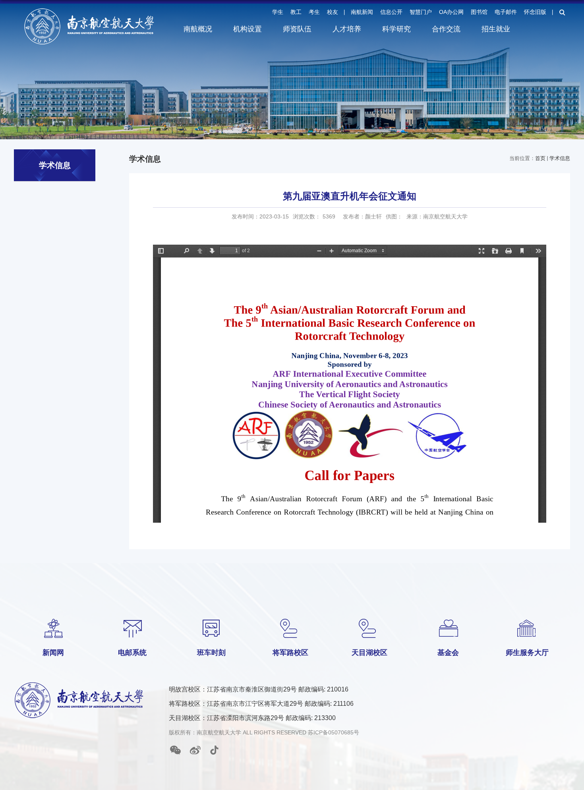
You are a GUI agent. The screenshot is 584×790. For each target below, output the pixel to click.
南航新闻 (362, 12)
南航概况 (198, 29)
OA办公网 (451, 12)
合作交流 (446, 29)
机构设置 (247, 29)
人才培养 (347, 29)
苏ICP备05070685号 (333, 732)
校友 (332, 12)
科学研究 (396, 29)
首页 (540, 158)
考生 (314, 12)
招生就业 (496, 29)
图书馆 (479, 12)
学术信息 (559, 158)
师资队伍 (297, 29)
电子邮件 (506, 12)
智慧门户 (421, 12)
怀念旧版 (535, 12)
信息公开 (391, 12)
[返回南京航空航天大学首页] (89, 11)
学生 (277, 12)
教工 (296, 12)
